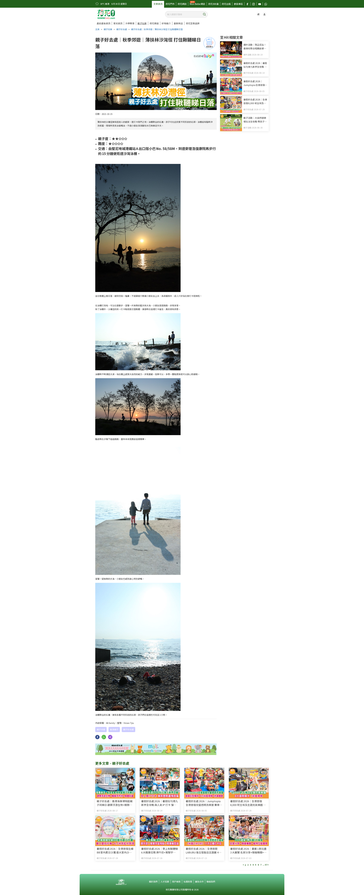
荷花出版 (226, 4)
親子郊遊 (101, 729)
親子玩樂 (142, 23)
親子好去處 (121, 29)
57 (266, 864)
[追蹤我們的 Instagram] (254, 4)
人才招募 (165, 881)
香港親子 (114, 729)
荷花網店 (182, 4)
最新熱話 (178, 23)
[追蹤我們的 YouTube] (260, 4)
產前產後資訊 (103, 23)
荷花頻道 (154, 23)
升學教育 (130, 23)
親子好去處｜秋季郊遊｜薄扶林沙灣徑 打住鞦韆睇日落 (157, 29)
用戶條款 (176, 881)
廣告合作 (199, 881)
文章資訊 (158, 4)
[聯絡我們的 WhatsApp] (266, 4)
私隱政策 (188, 881)
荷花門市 (170, 4)
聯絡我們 (211, 881)
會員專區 (238, 4)
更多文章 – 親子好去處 (112, 763)
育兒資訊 (117, 23)
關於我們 (153, 881)
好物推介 (166, 23)
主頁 (97, 29)
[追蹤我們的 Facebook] (247, 4)
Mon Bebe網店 (197, 4)
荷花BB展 (213, 4)
